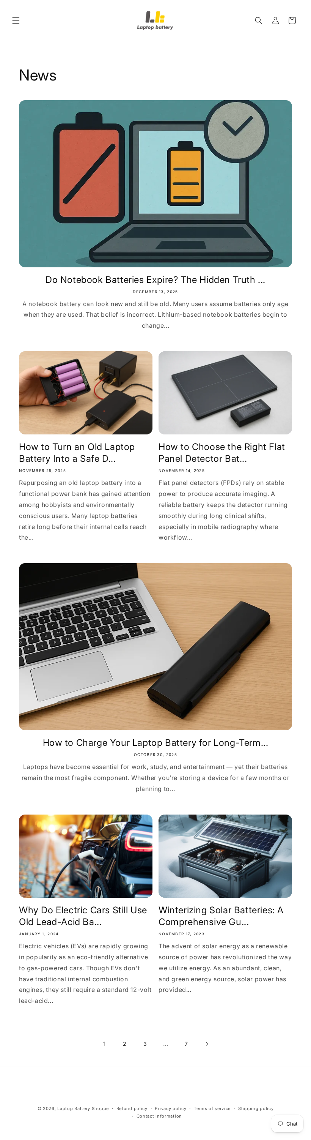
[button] (16, 20)
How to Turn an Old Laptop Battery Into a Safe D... (77, 452)
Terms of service (212, 1108)
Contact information (159, 1116)
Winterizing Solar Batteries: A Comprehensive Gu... (221, 916)
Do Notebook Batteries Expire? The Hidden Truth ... (155, 279)
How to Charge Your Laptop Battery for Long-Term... (156, 742)
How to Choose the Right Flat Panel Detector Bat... (222, 452)
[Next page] (206, 1044)
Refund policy (132, 1108)
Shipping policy (256, 1108)
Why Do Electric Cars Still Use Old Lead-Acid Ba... (83, 916)
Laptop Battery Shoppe (83, 1108)
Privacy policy (170, 1108)
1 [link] (104, 1044)
